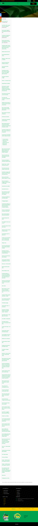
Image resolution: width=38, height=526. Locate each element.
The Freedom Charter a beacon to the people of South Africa (6, 322)
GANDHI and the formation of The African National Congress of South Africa (6, 103)
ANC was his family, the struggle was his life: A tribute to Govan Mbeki (6, 182)
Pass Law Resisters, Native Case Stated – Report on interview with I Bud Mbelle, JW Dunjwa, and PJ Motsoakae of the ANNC (6, 470)
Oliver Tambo (4, 285)
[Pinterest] (0, 17)
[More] (0, 21)
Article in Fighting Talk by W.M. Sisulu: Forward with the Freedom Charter (6, 435)
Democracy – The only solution (6, 263)
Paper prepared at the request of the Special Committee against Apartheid (6, 359)
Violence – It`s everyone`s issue (6, 80)
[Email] (0, 20)
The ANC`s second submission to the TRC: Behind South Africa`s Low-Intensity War (6, 238)
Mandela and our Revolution (6, 338)
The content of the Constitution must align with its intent (6, 98)
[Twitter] (0, 15)
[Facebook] (0, 14)
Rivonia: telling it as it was (5, 270)
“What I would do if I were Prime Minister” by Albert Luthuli (5, 382)
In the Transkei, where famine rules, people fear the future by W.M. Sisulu (6, 419)
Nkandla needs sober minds (6, 51)
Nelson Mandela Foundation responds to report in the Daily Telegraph (6, 192)
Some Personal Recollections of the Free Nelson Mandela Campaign (6, 246)
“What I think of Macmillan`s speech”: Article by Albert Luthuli (6, 395)
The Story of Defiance (5, 457)
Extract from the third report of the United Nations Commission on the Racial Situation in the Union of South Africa (6, 441)
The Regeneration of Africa (5, 478)
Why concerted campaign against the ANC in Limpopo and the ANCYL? (6, 108)
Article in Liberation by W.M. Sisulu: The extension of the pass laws (6, 425)
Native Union (4, 475)
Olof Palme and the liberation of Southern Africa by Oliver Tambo (6, 281)
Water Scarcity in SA (5, 21)
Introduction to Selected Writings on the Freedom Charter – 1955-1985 (5, 310)
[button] (34, 1)
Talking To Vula (4, 242)
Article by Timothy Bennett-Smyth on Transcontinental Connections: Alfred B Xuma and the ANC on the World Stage (6, 365)
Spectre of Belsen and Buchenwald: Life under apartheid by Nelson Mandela (6, 430)
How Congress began (5, 454)
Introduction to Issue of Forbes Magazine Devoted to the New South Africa (6, 251)
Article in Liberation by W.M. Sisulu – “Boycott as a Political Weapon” (6, 408)
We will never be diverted (5, 116)
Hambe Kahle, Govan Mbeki (6, 186)
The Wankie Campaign (5, 302)
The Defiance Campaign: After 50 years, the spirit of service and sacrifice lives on (6, 173)
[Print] (0, 18)
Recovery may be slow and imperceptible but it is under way (6, 41)
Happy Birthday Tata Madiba (6, 83)
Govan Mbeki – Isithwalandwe (6, 318)
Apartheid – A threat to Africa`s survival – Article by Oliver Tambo (6, 354)
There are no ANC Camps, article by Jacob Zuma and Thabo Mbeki (5, 156)
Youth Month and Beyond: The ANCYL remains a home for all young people (6, 130)
